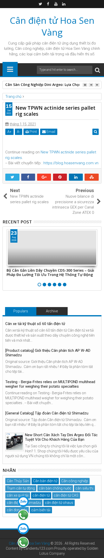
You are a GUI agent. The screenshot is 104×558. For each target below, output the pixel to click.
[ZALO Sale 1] (23, 501)
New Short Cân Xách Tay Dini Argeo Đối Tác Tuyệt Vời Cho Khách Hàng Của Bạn (61, 437)
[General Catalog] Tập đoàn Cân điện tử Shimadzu (46, 413)
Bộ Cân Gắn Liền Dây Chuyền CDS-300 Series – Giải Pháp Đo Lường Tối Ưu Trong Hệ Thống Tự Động (50, 272)
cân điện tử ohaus (59, 503)
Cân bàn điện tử (45, 481)
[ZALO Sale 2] (23, 528)
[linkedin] (63, 4)
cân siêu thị (84, 488)
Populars (20, 311)
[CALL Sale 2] (23, 542)
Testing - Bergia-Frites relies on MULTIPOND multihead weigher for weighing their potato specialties (50, 384)
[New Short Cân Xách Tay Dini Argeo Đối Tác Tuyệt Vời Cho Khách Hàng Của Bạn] (14, 442)
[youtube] (56, 4)
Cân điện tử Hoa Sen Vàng (52, 26)
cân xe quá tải (18, 495)
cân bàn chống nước (55, 488)
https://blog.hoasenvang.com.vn (70, 163)
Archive (52, 311)
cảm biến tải (40, 510)
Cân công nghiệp (74, 481)
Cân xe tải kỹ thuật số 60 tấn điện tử (35, 323)
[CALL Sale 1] (23, 515)
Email (50, 132)
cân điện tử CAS (66, 495)
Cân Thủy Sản (18, 481)
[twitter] (40, 4)
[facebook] (48, 4)
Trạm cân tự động (21, 488)
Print (33, 132)
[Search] (97, 70)
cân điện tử (51, 43)
